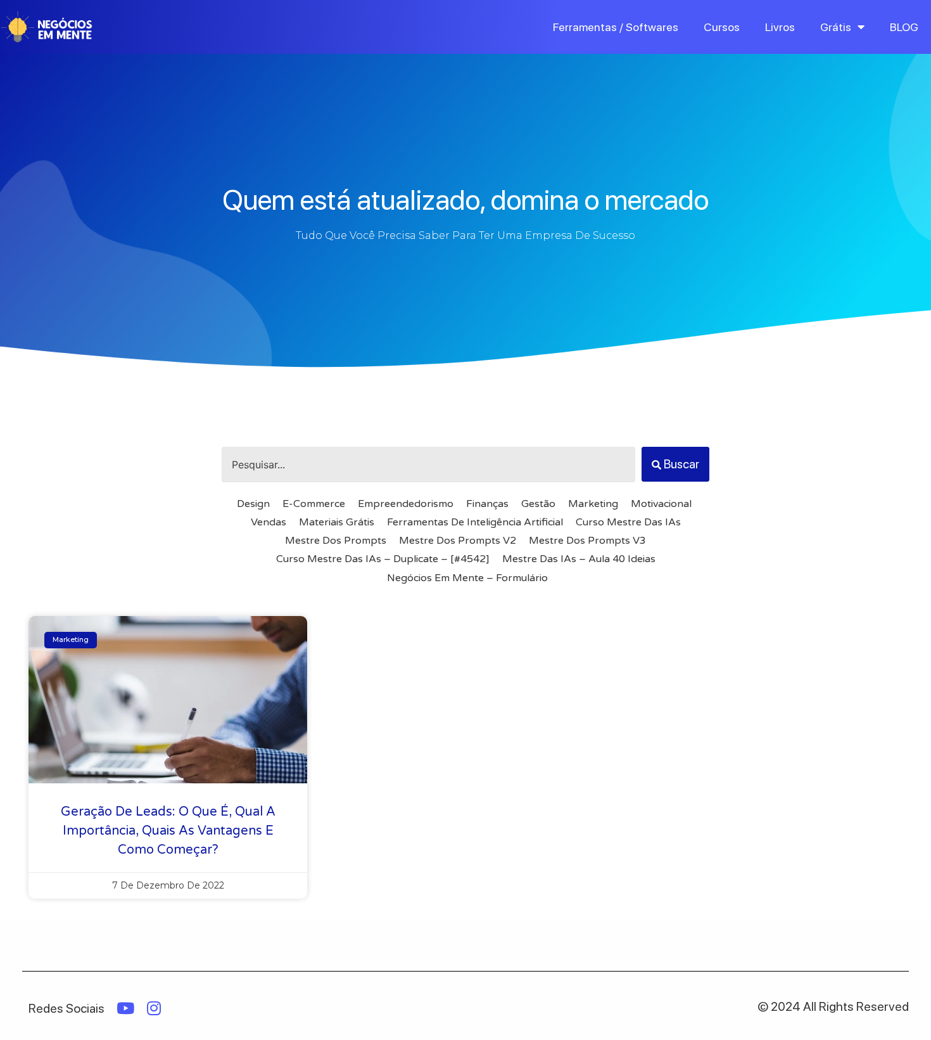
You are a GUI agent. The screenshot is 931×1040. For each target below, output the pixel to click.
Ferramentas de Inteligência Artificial (475, 522)
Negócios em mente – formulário (467, 578)
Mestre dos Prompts (335, 540)
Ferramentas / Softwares (615, 27)
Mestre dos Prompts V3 (587, 540)
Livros (780, 27)
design (253, 504)
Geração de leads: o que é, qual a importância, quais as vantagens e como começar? (168, 830)
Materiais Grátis (336, 522)
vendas (268, 522)
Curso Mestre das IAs (628, 522)
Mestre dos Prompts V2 (457, 540)
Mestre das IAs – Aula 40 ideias (579, 559)
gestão (538, 504)
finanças (487, 504)
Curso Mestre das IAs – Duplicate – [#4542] (383, 559)
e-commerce (313, 504)
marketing (593, 504)
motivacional (661, 504)
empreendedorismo (405, 504)
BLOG (904, 27)
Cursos (722, 27)
